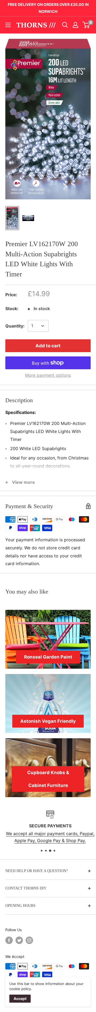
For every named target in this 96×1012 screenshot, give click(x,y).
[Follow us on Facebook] (9, 940)
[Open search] (65, 25)
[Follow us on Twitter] (19, 940)
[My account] (75, 25)
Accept (20, 998)
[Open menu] (8, 25)
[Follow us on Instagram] (29, 940)
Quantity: (15, 326)
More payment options (48, 375)
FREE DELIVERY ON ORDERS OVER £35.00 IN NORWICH (48, 8)
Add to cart (48, 345)
